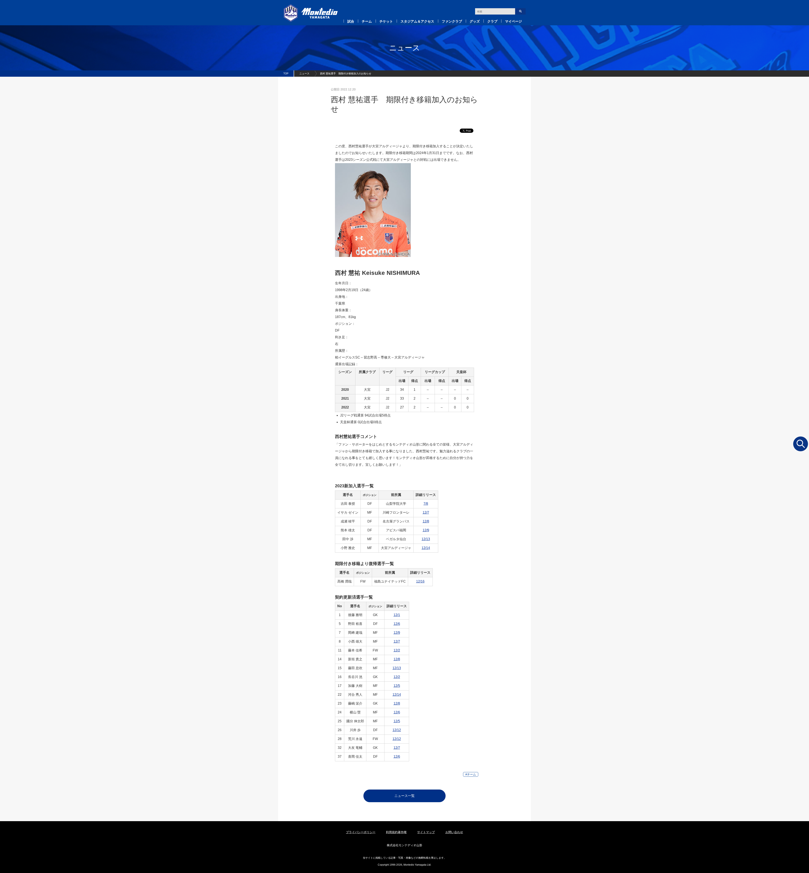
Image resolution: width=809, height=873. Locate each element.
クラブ (492, 21)
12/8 (426, 521)
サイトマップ (426, 832)
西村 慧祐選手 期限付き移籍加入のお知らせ (345, 73)
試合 (350, 21)
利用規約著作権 (396, 832)
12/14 (426, 548)
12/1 (397, 615)
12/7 (426, 512)
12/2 (397, 650)
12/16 (420, 581)
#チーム (470, 774)
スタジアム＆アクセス (417, 21)
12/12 (396, 730)
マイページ (513, 21)
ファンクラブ (452, 21)
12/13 (426, 539)
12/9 (426, 530)
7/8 (425, 503)
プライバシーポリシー (360, 832)
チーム (367, 21)
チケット (386, 21)
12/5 (397, 686)
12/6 (397, 624)
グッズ (475, 21)
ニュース (304, 73)
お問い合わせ (454, 832)
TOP (285, 73)
